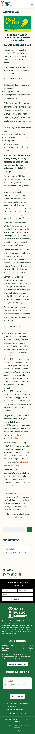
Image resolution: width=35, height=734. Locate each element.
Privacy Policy (18, 725)
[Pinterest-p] (17, 714)
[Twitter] (12, 574)
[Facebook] (4, 574)
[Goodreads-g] (16, 574)
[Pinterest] (19, 574)
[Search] (29, 529)
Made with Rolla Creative (17, 731)
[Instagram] (8, 574)
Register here (13, 438)
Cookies (9, 725)
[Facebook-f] (10, 714)
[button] (32, 4)
